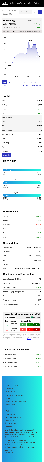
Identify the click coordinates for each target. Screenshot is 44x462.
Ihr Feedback (10, 392)
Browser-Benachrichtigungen (16, 401)
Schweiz (5, 11)
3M (18, 82)
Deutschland (13, 11)
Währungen (38, 3)
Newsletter (9, 398)
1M (14, 82)
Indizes (29, 3)
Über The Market (12, 385)
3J (31, 82)
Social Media (10, 405)
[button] (40, 12)
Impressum (10, 420)
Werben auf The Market (14, 395)
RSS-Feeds (10, 408)
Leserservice (10, 414)
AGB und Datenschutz (14, 417)
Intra (4, 82)
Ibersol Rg (9, 20)
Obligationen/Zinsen (17, 3)
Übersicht (6, 155)
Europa (5, 14)
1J (27, 82)
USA (10, 14)
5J (35, 82)
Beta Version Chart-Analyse (31, 86)
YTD (23, 82)
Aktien (5, 3)
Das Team (9, 389)
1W (9, 82)
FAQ (7, 411)
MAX (4, 86)
